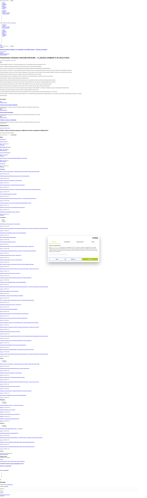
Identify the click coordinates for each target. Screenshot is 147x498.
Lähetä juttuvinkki (10, 461)
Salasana (1, 490)
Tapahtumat (4, 7)
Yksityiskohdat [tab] (67, 241)
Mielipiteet (4, 6)
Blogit (3, 5)
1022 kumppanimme (55, 247)
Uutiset (3, 2)
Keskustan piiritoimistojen (16, 463)
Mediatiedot (4, 10)
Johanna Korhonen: (3, 54)
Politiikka (1, 47)
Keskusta (4, 3)
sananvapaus (2, 127)
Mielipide (1, 407)
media (6, 127)
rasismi (8, 127)
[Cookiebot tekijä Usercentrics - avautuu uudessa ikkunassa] (93, 238)
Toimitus (3, 11)
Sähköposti (2, 488)
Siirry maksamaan (5, 486)
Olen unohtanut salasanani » (5, 494)
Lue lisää (2, 52)
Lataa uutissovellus (5, 13)
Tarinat (3, 8)
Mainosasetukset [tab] (80, 241)
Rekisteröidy (10, 484)
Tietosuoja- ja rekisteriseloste (5, 465)
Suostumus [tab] (54, 241)
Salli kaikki (90, 259)
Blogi (1, 101)
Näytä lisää (2, 166)
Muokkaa (73, 259)
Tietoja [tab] (93, 241)
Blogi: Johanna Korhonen (4, 53)
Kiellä (57, 259)
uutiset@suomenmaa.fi (4, 454)
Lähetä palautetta (17, 461)
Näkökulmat (4, 4)
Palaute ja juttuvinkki (6, 12)
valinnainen (2, 495)
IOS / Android (13, 22)
